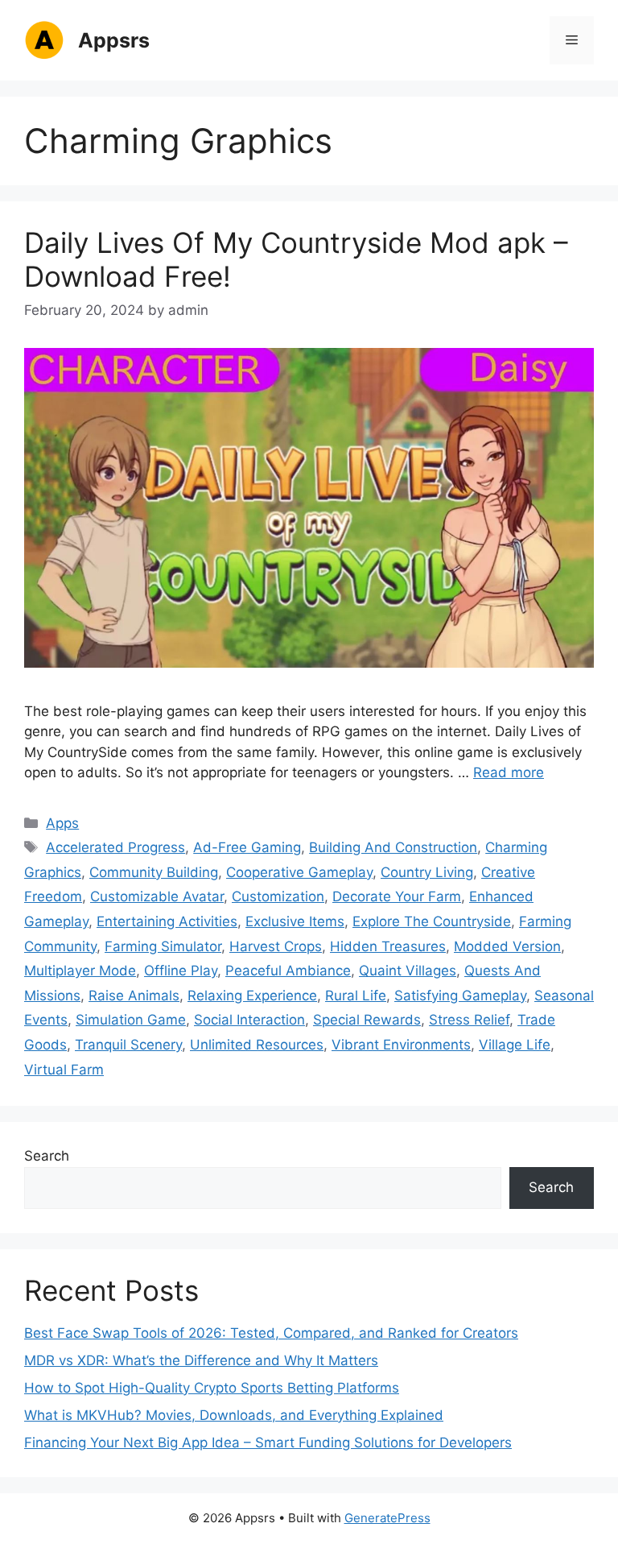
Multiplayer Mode (80, 970)
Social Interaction (249, 1020)
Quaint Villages (407, 970)
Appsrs (114, 40)
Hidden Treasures (388, 946)
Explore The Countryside (431, 921)
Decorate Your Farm (396, 896)
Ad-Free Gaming (247, 847)
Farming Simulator (163, 946)
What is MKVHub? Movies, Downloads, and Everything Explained (233, 1415)
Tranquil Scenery (128, 1045)
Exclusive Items (294, 921)
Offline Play (180, 970)
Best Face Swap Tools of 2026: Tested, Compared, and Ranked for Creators (271, 1333)
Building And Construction (393, 847)
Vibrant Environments (401, 1045)
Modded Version (507, 946)
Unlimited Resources (256, 1045)
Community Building (153, 872)
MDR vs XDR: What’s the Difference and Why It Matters (201, 1360)
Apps (62, 823)
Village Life (514, 1045)
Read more (508, 772)
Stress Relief (469, 1020)
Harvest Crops (275, 946)
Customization (278, 896)
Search (46, 1156)
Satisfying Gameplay (460, 995)
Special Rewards (367, 1020)
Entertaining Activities (167, 921)
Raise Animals (134, 995)
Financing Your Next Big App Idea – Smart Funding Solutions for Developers (268, 1442)
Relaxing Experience (252, 995)
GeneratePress (387, 1517)
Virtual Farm (64, 1070)
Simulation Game (131, 1020)
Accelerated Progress (115, 847)
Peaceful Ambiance (288, 970)
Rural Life (355, 995)
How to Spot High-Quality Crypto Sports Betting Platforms (211, 1388)
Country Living (427, 872)
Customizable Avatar (157, 896)
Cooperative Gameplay (299, 872)
